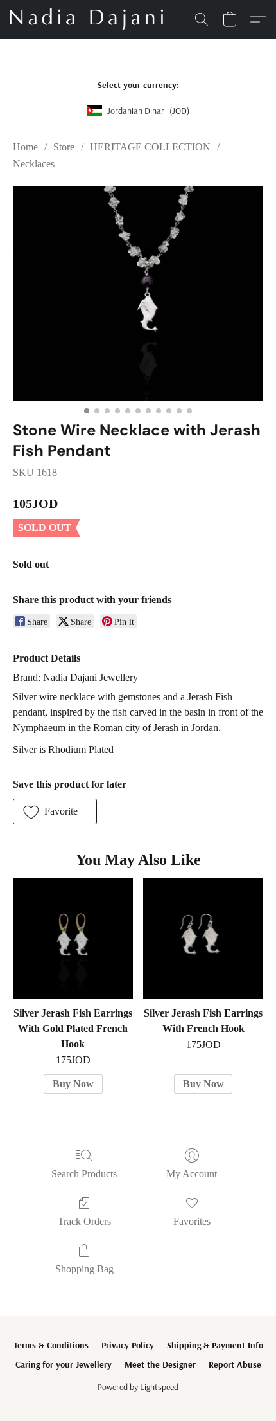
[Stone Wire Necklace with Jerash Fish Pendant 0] (138, 293)
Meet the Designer (160, 1364)
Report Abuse (235, 1364)
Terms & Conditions (51, 1345)
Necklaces (34, 163)
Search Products (84, 1173)
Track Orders (84, 1221)
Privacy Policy (127, 1345)
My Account (191, 1173)
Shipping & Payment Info (215, 1345)
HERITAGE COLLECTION (150, 146)
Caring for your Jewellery (63, 1364)
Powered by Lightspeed (138, 1387)
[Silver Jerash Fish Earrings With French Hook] (203, 938)
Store (63, 146)
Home (25, 146)
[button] (90, 19)
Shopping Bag (84, 1268)
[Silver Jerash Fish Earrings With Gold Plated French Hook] (73, 938)
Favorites (192, 1221)
